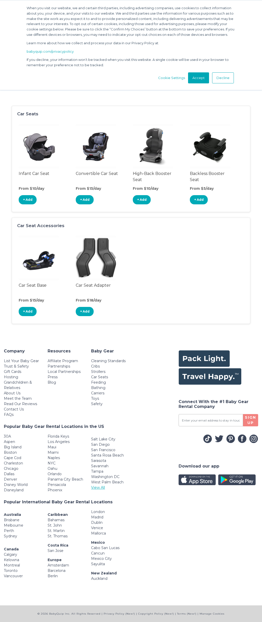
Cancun (98, 553)
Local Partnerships (64, 371)
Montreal (12, 565)
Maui (52, 447)
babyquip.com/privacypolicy (50, 51)
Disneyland (14, 490)
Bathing (98, 387)
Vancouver (13, 576)
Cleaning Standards (108, 361)
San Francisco (103, 450)
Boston (10, 452)
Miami (53, 452)
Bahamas (56, 520)
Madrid (97, 517)
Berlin (53, 576)
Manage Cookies (212, 613)
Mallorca (98, 533)
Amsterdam (58, 565)
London (98, 511)
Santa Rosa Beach (107, 455)
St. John (55, 525)
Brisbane (11, 520)
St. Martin (56, 530)
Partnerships (59, 366)
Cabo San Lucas (105, 548)
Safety (97, 404)
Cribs (95, 366)
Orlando (55, 474)
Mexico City (101, 558)
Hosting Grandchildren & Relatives (18, 382)
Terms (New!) (186, 613)
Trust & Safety (16, 366)
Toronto (11, 570)
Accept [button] (198, 78)
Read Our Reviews (20, 404)
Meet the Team (18, 398)
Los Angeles (59, 441)
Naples (54, 458)
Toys (95, 398)
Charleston (13, 463)
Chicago (11, 468)
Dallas (9, 474)
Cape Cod (12, 458)
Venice (97, 528)
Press (53, 377)
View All (98, 487)
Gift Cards (12, 371)
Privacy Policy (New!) (119, 613)
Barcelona (57, 570)
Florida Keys (58, 436)
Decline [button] (223, 78)
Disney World (16, 484)
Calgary (10, 554)
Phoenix (55, 490)
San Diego (100, 444)
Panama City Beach (65, 479)
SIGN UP (250, 420)
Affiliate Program (63, 361)
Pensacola (57, 484)
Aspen (9, 441)
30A (7, 436)
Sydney (10, 536)
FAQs (9, 414)
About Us (12, 393)
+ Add (27, 200)
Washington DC (105, 476)
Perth (9, 530)
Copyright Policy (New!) (156, 613)
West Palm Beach (107, 482)
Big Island (12, 447)
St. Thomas (58, 536)
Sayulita (98, 564)
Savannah (99, 466)
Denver (10, 479)
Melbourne (13, 525)
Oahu (52, 468)
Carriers (97, 393)
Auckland (99, 578)
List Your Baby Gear (21, 361)
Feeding (98, 382)
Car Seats (99, 377)
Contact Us (14, 409)
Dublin (97, 522)
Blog (52, 382)
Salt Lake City (103, 439)
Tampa (97, 471)
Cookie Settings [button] (171, 78)
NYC (52, 463)
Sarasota (98, 460)
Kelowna (11, 560)
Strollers (98, 371)
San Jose (55, 550)
